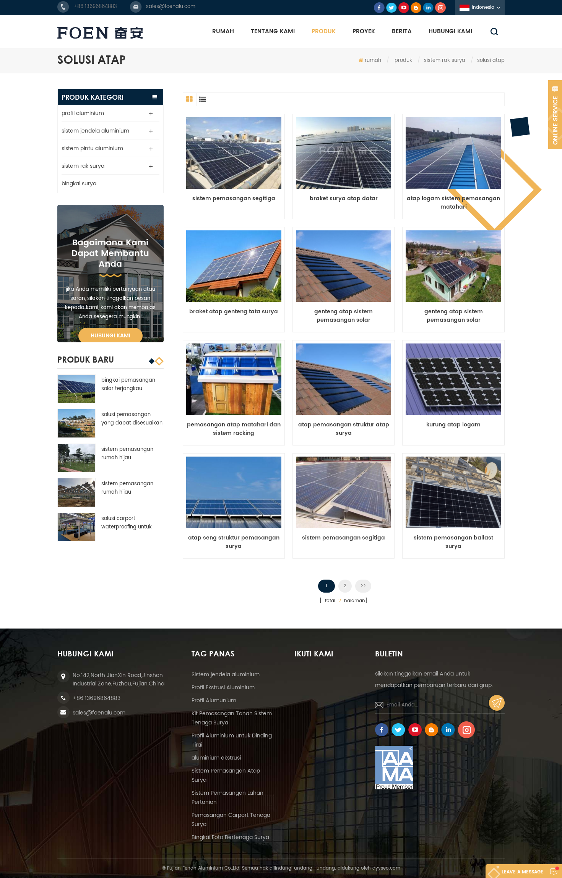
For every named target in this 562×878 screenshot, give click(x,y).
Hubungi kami (110, 335)
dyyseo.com (386, 868)
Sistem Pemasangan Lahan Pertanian (227, 798)
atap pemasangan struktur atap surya (343, 429)
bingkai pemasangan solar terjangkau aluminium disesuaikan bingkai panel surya (130, 384)
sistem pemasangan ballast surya (453, 542)
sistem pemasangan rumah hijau (127, 453)
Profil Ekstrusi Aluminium (223, 687)
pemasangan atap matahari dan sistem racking (234, 429)
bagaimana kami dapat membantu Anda (110, 253)
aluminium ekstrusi (216, 757)
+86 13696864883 (95, 7)
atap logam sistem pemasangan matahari (453, 202)
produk (324, 31)
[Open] (555, 114)
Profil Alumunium (214, 700)
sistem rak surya (444, 61)
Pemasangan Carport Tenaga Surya (231, 820)
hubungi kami (450, 31)
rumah (223, 31)
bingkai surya (79, 183)
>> (363, 586)
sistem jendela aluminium (95, 130)
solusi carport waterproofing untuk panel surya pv (126, 523)
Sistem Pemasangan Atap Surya (226, 775)
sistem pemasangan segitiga (233, 198)
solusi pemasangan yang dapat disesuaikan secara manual (131, 419)
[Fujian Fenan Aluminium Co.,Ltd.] (100, 33)
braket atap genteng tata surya (233, 312)
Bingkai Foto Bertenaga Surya (230, 837)
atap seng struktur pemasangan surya (233, 542)
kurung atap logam (453, 425)
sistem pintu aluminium (92, 148)
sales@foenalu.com (170, 7)
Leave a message (522, 872)
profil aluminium (83, 113)
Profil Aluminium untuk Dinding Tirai (232, 740)
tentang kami (273, 31)
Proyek (363, 31)
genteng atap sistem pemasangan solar (343, 316)
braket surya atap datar (344, 198)
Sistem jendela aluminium (226, 674)
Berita (402, 31)
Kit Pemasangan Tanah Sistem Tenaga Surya (232, 718)
